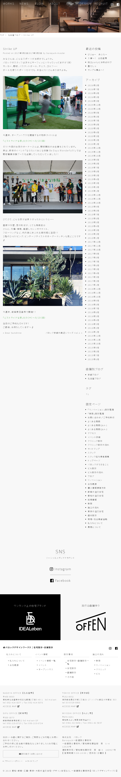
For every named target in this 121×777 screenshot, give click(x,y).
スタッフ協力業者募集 (98, 456)
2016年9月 (93, 300)
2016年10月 (94, 296)
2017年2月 (93, 281)
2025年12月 (94, 104)
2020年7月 (93, 120)
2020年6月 (93, 124)
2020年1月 (93, 144)
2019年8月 (93, 163)
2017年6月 (93, 265)
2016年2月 (93, 328)
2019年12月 (94, 147)
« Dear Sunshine (12, 332)
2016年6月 (93, 312)
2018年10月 (94, 202)
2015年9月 (93, 347)
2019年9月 (93, 159)
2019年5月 (93, 175)
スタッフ (92, 452)
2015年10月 (94, 343)
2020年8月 (93, 116)
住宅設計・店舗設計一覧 (78, 662)
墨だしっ (92, 66)
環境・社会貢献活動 (97, 519)
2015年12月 (94, 335)
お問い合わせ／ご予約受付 (101, 417)
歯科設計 (92, 515)
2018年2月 (93, 234)
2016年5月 (93, 316)
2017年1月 (93, 284)
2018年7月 (93, 214)
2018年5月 (93, 222)
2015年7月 (93, 355)
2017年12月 (94, 241)
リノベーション (95, 480)
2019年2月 (93, 187)
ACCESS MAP (10, 706)
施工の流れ (93, 507)
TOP (2, 35)
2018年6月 (93, 218)
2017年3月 (93, 277)
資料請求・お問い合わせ (32, 753)
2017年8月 (93, 257)
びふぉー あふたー (97, 54)
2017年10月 (94, 249)
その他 (70, 677)
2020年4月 (93, 132)
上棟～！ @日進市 (97, 58)
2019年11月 (94, 151)
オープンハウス (46, 669)
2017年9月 (93, 253)
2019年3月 (93, 183)
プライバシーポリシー (13, 761)
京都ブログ (93, 374)
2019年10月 (94, 155)
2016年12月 (94, 288)
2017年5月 (93, 269)
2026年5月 (93, 97)
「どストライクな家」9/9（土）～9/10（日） (24, 140)
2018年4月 (93, 226)
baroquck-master (55, 53)
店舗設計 (71, 672)
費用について (94, 527)
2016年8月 (93, 304)
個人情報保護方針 (97, 487)
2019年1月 (93, 191)
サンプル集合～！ (96, 69)
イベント (43, 665)
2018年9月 (93, 206)
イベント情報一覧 (47, 660)
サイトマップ (94, 448)
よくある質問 (94, 421)
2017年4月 (93, 273)
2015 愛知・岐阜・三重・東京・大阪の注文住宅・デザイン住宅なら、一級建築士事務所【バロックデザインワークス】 (62, 770)
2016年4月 (93, 320)
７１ (87, 394)
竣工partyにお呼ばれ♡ (100, 62)
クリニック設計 (95, 441)
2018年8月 (93, 210)
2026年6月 (93, 93)
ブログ (91, 476)
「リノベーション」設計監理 (101, 409)
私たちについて (95, 523)
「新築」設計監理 (96, 413)
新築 (90, 503)
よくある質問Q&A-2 (97, 429)
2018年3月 (93, 230)
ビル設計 (92, 468)
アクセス (92, 433)
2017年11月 (94, 245)
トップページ (94, 460)
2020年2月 (93, 140)
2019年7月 (93, 167)
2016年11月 (94, 292)
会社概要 (92, 484)
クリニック (101, 669)
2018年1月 (93, 238)
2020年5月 (93, 128)
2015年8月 (93, 351)
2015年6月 (93, 359)
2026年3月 (93, 101)
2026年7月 (93, 89)
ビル (98, 673)
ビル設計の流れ (95, 472)
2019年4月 (93, 179)
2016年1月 (93, 332)
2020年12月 (94, 108)
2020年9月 (93, 112)
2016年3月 (93, 324)
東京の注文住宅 (96, 511)
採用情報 (92, 499)
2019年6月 (93, 171)
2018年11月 (94, 198)
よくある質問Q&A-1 (97, 425)
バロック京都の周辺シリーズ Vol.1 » (64, 332)
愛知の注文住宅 (96, 495)
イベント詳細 (94, 437)
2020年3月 (93, 136)
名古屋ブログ (14, 35)
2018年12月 (94, 195)
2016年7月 (93, 308)
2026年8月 (93, 85)
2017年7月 (93, 261)
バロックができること (98, 464)
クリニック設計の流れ (98, 444)
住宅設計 (71, 668)
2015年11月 (94, 339)
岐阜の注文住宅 (96, 491)
